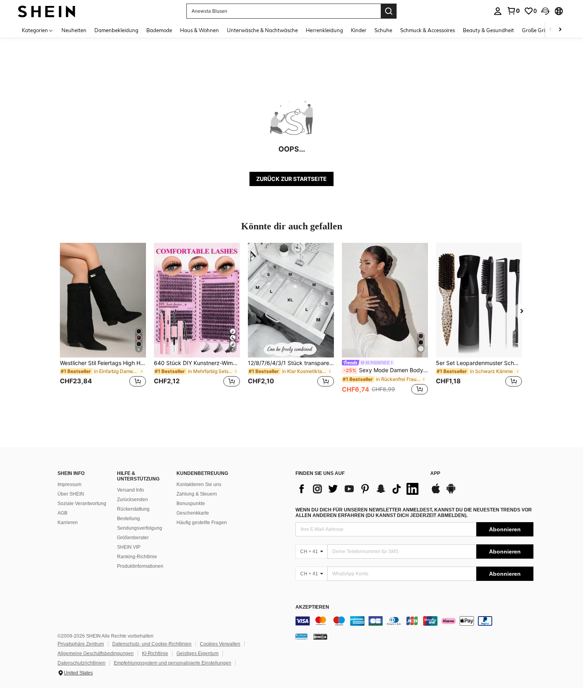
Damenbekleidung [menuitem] (116, 30)
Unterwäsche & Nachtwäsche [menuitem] (262, 30)
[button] (545, 11)
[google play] (450, 492)
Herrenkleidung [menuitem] (324, 30)
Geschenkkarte (192, 513)
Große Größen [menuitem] (539, 30)
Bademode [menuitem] (159, 30)
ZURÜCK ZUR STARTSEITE (291, 178)
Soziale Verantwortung (82, 503)
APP (435, 473)
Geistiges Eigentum (197, 653)
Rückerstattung (133, 509)
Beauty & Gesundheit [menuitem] (488, 30)
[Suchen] (389, 11)
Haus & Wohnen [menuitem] (199, 30)
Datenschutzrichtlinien (81, 663)
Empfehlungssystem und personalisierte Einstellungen (172, 663)
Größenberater (133, 537)
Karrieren (68, 522)
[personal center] (497, 11)
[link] (513, 10)
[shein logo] (46, 11)
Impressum (69, 484)
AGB (62, 513)
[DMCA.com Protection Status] (320, 636)
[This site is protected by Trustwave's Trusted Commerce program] (301, 636)
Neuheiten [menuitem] (73, 30)
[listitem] (103, 319)
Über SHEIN (71, 494)
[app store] (435, 492)
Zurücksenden (132, 499)
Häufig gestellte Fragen (201, 522)
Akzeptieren (312, 607)
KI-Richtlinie (155, 653)
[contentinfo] (414, 621)
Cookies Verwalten (220, 644)
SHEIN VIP (128, 547)
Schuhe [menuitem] (383, 30)
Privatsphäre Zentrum (81, 644)
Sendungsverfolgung (139, 528)
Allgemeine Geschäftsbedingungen (96, 653)
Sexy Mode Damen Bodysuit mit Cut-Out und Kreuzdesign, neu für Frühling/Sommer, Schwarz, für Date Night (385, 370)
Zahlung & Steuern (196, 494)
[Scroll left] (550, 30)
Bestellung (128, 518)
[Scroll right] (560, 30)
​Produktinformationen (140, 566)
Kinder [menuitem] (358, 30)
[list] (358, 489)
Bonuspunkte (190, 503)
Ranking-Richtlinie (137, 556)
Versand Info (130, 490)
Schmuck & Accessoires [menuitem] (427, 30)
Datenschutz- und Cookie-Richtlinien (152, 644)
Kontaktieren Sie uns (198, 484)
